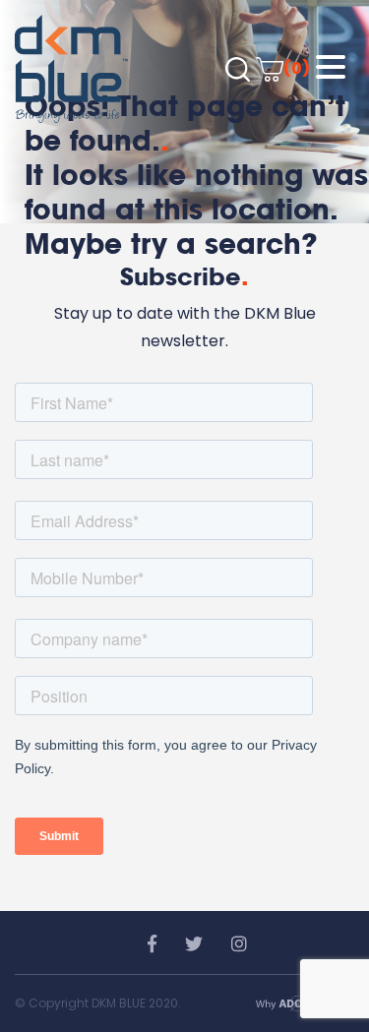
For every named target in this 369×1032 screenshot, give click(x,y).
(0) (296, 68)
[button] (330, 67)
